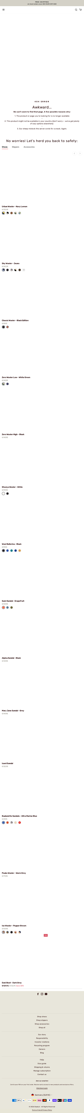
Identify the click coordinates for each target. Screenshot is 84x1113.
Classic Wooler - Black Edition (15, 320)
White (3, 493)
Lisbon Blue (7, 607)
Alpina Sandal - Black (11, 658)
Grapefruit (3, 607)
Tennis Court (15, 213)
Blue (7, 550)
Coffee (11, 213)
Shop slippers (42, 1020)
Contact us (42, 1074)
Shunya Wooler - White (12, 487)
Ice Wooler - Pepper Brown (14, 926)
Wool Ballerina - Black (11, 544)
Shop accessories (42, 1024)
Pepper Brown (3, 932)
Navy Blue (7, 384)
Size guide (42, 1064)
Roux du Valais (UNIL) (19, 270)
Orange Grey (7, 327)
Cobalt (15, 550)
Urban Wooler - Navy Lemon (14, 206)
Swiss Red (19, 822)
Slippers (15, 147)
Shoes (5, 147)
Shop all (42, 1028)
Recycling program (42, 1046)
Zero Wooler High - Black (13, 434)
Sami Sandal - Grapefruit (13, 601)
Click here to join (41, 1088)
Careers (42, 1049)
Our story (42, 1035)
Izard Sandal (7, 763)
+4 (24, 270)
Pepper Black (7, 213)
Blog (42, 1053)
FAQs (42, 1060)
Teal (11, 550)
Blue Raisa (7, 932)
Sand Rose (15, 932)
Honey (19, 550)
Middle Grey (11, 270)
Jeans (3, 270)
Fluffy (15, 822)
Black (7, 493)
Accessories (29, 147)
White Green (3, 384)
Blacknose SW (15, 270)
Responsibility (42, 1038)
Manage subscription (42, 1071)
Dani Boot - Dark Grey (12, 983)
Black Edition (7, 270)
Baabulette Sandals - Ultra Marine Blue (19, 816)
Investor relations (42, 1042)
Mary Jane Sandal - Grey (13, 711)
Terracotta (7, 822)
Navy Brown (19, 932)
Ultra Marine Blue (3, 822)
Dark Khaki (11, 607)
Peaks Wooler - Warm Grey (14, 873)
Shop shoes (42, 1017)
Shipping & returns (42, 1067)
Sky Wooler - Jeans (10, 263)
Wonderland (19, 213)
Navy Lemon (3, 213)
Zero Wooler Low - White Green (16, 377)
